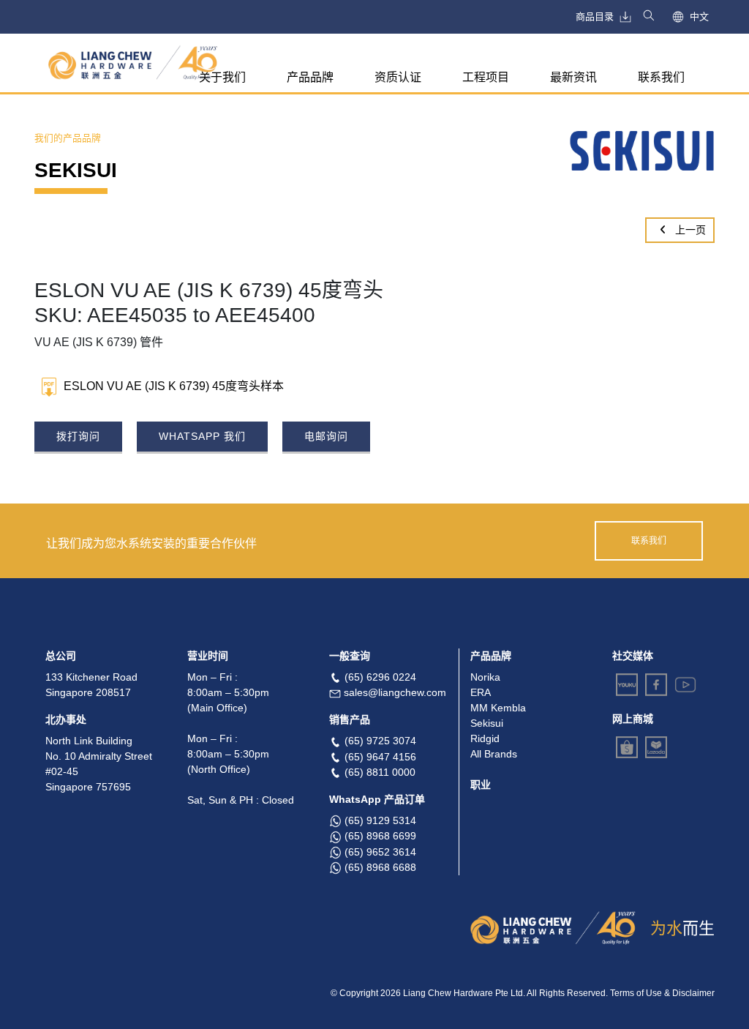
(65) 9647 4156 (380, 757)
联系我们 (661, 77)
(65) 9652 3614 (380, 852)
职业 (480, 784)
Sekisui (486, 723)
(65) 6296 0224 (380, 677)
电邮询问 (326, 436)
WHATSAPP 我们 (202, 436)
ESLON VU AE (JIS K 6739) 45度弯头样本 (174, 386)
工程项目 (485, 77)
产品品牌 (310, 77)
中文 (699, 16)
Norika (485, 677)
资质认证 (397, 77)
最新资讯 (573, 77)
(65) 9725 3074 (380, 741)
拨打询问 (78, 436)
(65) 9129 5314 (380, 820)
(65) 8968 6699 (380, 836)
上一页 (689, 230)
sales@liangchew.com (395, 692)
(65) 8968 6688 (380, 867)
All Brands (493, 754)
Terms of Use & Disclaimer (662, 993)
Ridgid (485, 738)
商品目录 (595, 16)
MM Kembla (498, 708)
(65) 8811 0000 (380, 772)
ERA (480, 692)
